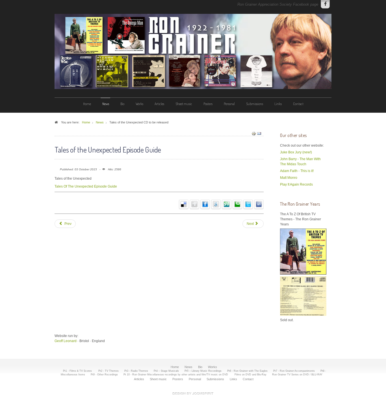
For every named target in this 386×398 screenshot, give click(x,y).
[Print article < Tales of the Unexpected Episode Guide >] (253, 133)
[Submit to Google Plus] (216, 204)
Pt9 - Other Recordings (104, 374)
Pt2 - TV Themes (108, 370)
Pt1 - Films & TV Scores (78, 370)
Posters (207, 104)
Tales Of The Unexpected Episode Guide (86, 186)
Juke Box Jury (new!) (296, 152)
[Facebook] (325, 4)
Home (87, 104)
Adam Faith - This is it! (297, 171)
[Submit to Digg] (194, 204)
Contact (298, 104)
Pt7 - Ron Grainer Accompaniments (294, 370)
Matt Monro (288, 178)
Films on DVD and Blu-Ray (250, 374)
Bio (122, 104)
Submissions (254, 104)
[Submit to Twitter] (248, 204)
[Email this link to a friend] (259, 133)
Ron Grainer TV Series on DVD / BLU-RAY (297, 374)
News (105, 104)
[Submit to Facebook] (205, 204)
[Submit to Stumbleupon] (226, 204)
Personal (229, 104)
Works (139, 104)
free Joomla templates (193, 393)
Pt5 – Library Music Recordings (203, 370)
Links (278, 104)
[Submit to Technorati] (237, 204)
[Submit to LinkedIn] (259, 204)
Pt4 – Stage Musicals (166, 370)
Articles (159, 104)
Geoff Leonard (66, 341)
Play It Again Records (296, 184)
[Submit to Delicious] (183, 204)
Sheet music (183, 104)
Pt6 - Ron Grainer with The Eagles (247, 370)
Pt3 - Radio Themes (136, 370)
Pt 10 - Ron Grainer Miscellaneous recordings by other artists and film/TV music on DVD (176, 374)
